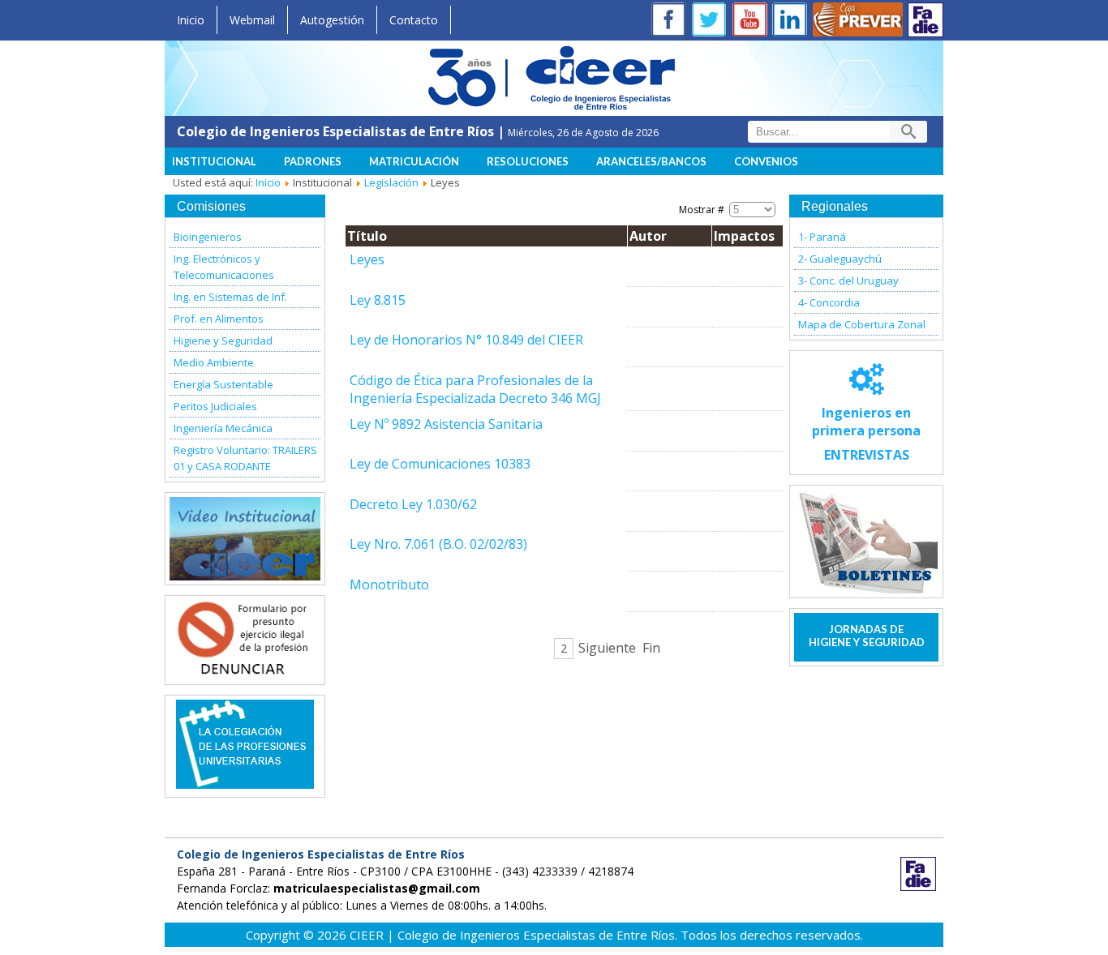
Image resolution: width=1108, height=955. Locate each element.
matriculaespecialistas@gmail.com (376, 888)
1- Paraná (822, 236)
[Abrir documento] (245, 784)
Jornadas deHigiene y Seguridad (867, 636)
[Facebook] (671, 21)
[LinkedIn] (793, 21)
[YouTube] (752, 21)
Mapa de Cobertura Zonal (861, 324)
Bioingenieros (208, 236)
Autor (648, 236)
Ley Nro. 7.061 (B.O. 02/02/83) (438, 544)
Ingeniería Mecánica (223, 428)
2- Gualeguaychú (840, 258)
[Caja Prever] (858, 21)
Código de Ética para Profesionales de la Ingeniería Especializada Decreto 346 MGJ (475, 389)
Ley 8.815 (378, 300)
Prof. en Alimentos (219, 318)
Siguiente (607, 648)
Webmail (252, 20)
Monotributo (389, 584)
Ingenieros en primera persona (866, 434)
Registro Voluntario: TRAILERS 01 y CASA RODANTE (245, 458)
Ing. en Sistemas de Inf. (230, 296)
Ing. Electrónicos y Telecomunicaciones (224, 266)
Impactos (744, 236)
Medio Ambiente (214, 362)
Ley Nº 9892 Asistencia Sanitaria (446, 424)
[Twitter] (712, 21)
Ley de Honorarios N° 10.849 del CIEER (466, 340)
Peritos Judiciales (215, 406)
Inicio (190, 20)
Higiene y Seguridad (223, 340)
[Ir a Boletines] (866, 541)
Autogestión (332, 20)
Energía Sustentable (223, 384)
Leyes (367, 259)
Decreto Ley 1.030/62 (413, 504)
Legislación (391, 182)
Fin (651, 648)
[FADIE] (925, 19)
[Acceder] (245, 671)
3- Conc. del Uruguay (848, 280)
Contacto (413, 20)
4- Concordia (829, 302)
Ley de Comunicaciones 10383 (440, 464)
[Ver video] (245, 538)
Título (367, 236)
